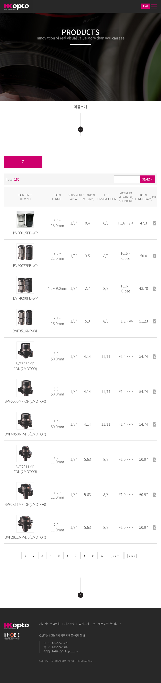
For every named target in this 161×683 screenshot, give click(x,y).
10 (102, 555)
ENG (145, 6)
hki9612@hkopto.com (65, 651)
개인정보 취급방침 (49, 624)
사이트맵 (69, 624)
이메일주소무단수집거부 (107, 624)
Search (147, 179)
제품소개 (80, 106)
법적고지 (84, 624)
